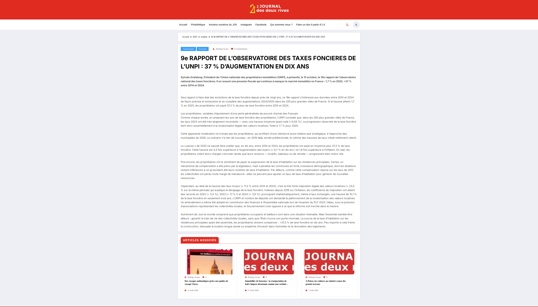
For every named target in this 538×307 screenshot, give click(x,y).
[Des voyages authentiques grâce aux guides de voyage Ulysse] (208, 261)
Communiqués (188, 49)
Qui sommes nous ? (281, 24)
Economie (203, 49)
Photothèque (198, 24)
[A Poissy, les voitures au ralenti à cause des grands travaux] (329, 261)
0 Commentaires (240, 49)
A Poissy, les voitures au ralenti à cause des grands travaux (326, 282)
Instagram (246, 24)
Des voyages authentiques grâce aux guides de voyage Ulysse (206, 282)
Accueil (183, 24)
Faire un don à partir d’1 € (310, 24)
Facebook (260, 24)
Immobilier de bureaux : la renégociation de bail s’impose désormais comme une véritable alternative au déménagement (266, 283)
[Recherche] (347, 25)
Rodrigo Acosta (222, 49)
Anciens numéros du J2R (223, 24)
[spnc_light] (356, 24)
